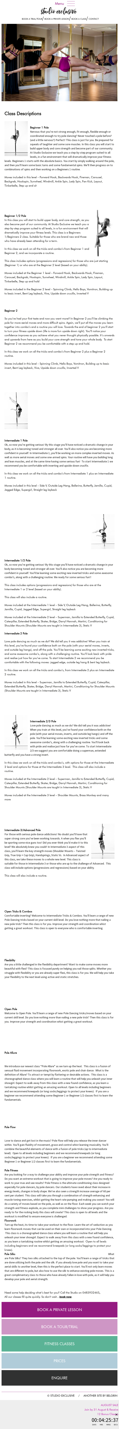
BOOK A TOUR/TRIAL (59, 1326)
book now (66, 1297)
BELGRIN (111, 1395)
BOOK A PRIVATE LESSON (59, 1309)
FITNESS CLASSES (59, 1343)
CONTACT (94, 19)
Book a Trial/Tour (32, 19)
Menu (59, 3)
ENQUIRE (59, 1378)
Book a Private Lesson (56, 19)
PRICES (59, 1360)
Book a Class (78, 19)
